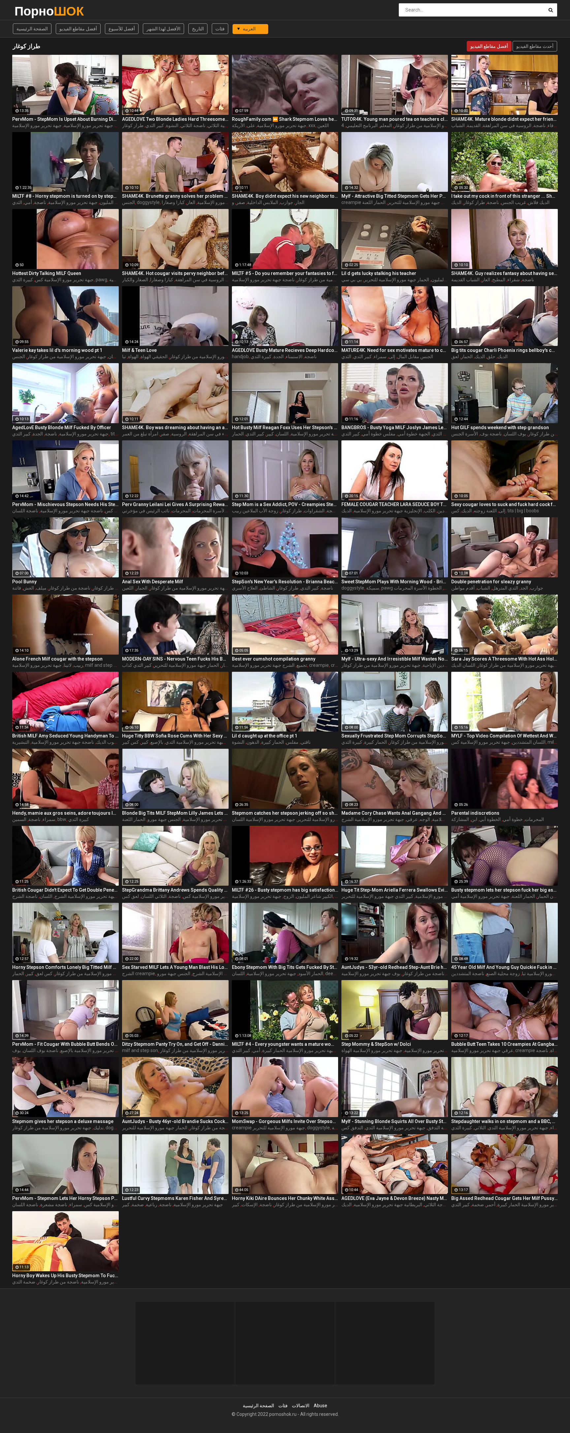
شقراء (513, 279)
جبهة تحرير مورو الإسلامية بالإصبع (92, 1050)
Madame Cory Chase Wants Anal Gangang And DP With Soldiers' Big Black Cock (394, 813)
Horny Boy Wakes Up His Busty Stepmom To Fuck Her (65, 1275)
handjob (240, 356)
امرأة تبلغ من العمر (140, 433)
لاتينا (68, 665)
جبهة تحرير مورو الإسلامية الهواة (371, 1050)
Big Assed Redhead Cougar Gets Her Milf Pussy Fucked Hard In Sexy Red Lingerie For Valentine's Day (504, 1198)
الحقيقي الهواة (154, 356)
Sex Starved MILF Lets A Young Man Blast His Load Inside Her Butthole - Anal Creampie (175, 967)
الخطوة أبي (490, 819)
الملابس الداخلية (262, 202)
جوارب (286, 202)
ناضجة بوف (491, 433)
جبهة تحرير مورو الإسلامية (281, 125)
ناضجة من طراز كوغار (69, 588)
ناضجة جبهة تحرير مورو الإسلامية (263, 279)
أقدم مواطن (463, 588)
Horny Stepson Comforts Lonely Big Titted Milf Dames (65, 967)
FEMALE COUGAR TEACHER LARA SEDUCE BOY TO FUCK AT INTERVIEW (394, 504)
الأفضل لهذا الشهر (163, 28)
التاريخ (198, 28)
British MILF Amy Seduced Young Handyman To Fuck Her (65, 735)
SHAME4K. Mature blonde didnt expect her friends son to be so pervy (504, 119)
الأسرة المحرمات (209, 510)
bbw (61, 819)
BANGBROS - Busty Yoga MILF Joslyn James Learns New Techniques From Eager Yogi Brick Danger (394, 427)
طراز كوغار (132, 125)
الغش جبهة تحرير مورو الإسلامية (446, 896)
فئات (220, 28)
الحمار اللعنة (374, 202)
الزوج (288, 896)
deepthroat (337, 973)
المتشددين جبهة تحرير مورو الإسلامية (99, 125)
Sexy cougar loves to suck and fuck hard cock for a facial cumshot (504, 504)
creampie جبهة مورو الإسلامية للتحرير (268, 1127)
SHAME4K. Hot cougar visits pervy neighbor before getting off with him (175, 273)
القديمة (474, 125)
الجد (524, 588)
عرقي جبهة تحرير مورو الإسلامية (482, 1050)
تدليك (98, 1127)
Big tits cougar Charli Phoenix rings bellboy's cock (504, 350)
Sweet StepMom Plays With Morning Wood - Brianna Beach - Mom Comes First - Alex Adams (394, 581)
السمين (19, 819)
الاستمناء (294, 356)
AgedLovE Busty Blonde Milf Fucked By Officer (61, 427)
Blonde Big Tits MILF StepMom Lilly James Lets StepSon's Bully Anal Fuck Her (175, 813)
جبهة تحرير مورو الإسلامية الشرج (372, 819)
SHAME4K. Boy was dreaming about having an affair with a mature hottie (175, 427)
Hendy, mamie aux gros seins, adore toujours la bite (65, 813)
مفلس (292, 742)
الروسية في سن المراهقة (507, 125)
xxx (311, 125)
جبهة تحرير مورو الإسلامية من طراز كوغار (433, 125)
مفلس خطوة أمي (379, 433)
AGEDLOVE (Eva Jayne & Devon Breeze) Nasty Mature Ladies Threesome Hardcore (394, 1198)
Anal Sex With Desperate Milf (152, 581)
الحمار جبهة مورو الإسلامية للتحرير (396, 279)
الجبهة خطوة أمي (413, 433)
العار (191, 202)
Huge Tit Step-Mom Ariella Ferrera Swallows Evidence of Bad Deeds (394, 890)
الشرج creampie (138, 973)
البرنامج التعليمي (362, 125)
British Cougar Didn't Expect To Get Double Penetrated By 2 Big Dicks (65, 890)
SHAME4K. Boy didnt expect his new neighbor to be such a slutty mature (285, 196)
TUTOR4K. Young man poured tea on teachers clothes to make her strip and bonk (394, 119)
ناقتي (306, 742)
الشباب (458, 125)
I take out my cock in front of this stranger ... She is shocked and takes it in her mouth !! (504, 196)
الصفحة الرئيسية (32, 28)
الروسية (179, 433)
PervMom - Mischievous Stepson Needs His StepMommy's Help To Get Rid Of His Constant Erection (65, 504)
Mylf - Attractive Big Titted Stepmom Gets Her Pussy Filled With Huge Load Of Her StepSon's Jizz (394, 196)
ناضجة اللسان (25, 510)
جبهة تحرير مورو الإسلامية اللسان (263, 819)
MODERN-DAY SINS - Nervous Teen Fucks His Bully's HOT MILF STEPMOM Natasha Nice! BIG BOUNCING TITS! (175, 659)
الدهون (252, 742)
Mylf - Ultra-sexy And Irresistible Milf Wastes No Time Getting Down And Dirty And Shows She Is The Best (394, 659)
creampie (319, 665)
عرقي (412, 819)
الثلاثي (480, 1127)
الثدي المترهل (505, 588)
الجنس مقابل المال (415, 356)
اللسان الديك (463, 665)
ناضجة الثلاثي (193, 125)
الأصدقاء (556, 125)
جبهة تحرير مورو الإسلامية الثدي (195, 742)
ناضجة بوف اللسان (40, 1050)
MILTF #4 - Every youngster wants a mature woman (285, 1044)
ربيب (78, 665)
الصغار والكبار (135, 279)
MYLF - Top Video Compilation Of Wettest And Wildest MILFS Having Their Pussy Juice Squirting (504, 735)
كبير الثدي (154, 125)
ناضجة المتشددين (467, 973)
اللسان (282, 433)
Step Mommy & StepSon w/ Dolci (376, 1044)
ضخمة (138, 1204)
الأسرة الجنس (464, 433)
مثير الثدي (441, 433)
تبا (124, 356)
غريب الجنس (513, 202)
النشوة (172, 125)
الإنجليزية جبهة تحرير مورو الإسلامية (388, 510)
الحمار (467, 356)
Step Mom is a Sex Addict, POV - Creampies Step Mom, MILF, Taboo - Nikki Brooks (285, 504)
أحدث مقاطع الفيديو (535, 46)
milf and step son (103, 665)
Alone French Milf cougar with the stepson (57, 659)
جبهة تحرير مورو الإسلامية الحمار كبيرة (298, 1050)
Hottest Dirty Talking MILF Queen (46, 273)
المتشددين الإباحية (440, 665)
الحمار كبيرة (272, 742)
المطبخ (498, 279)
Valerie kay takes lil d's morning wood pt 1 (57, 350)
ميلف (41, 588)
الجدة (278, 356)
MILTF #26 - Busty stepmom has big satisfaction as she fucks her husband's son (285, 890)
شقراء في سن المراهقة (212, 433)
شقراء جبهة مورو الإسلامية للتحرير (330, 819)
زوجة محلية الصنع (503, 973)
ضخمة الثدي (23, 1281)
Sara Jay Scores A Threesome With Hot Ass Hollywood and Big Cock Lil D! (504, 659)
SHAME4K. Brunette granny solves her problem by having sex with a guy (175, 196)
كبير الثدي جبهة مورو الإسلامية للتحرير (423, 202)
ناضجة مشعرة (53, 1204)
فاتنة (16, 588)
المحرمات (181, 510)
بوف (16, 1050)
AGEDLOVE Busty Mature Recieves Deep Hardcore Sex (285, 350)
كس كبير (130, 742)
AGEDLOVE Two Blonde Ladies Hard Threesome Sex (175, 119)
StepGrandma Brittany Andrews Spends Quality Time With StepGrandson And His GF (175, 890)
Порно (32, 11)
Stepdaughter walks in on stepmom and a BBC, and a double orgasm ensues (504, 1121)
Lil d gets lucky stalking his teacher (378, 273)
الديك (456, 202)
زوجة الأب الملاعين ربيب (255, 510)
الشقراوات (314, 510)
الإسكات (249, 1204)
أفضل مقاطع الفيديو (78, 28)
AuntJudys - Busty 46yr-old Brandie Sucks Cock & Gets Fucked (175, 1121)
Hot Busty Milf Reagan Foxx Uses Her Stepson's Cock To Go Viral (285, 427)
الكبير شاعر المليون (314, 896)
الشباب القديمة (465, 279)
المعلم (386, 125)
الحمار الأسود (310, 973)
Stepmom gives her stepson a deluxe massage (62, 1121)
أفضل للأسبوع (122, 28)
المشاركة (460, 819)
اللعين (323, 125)
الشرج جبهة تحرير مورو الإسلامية (263, 665)
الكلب (429, 510)
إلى (392, 356)
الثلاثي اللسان (154, 896)
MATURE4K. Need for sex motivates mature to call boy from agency (394, 350)
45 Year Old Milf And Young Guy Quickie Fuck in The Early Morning (504, 967)
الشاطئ (267, 588)
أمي (28, 202)
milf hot (556, 742)
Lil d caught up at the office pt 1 (264, 735)
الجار (299, 202)
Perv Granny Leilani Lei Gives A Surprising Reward (175, 504)
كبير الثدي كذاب (137, 665)
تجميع (302, 665)
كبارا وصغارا (173, 202)
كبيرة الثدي (22, 279)
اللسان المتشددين (529, 742)
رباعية (337, 1127)
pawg (101, 279)
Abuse (320, 1405)
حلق (491, 356)
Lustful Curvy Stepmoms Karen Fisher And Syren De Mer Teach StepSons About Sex (175, 1198)
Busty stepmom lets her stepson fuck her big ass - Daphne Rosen (504, 890)
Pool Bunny (24, 581)
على (251, 125)
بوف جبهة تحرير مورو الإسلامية (370, 973)
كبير (270, 433)
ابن (474, 819)
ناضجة (539, 125)
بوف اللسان (515, 433)
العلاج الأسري (245, 588)
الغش (28, 588)
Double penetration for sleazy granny (491, 581)
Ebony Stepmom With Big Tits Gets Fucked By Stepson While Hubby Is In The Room (285, 967)
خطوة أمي (513, 819)
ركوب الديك (107, 742)
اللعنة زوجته (485, 510)
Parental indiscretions (475, 813)
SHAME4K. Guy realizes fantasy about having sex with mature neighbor (504, 273)
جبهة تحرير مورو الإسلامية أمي (480, 896)
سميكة (372, 588)
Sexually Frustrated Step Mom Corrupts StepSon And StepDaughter (394, 735)
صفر (240, 202)
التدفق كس (352, 1127)
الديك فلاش (539, 202)
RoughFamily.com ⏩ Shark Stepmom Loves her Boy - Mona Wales (285, 119)
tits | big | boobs (523, 510)
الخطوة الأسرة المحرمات (418, 588)
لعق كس (130, 896)
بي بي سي (351, 279)
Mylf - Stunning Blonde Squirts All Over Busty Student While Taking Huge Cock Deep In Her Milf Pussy (394, 1121)
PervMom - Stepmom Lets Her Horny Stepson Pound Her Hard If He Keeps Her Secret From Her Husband (65, 1198)
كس (455, 510)
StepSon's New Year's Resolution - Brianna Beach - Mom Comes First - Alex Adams (285, 581)
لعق (455, 356)
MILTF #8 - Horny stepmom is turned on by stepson (65, 196)
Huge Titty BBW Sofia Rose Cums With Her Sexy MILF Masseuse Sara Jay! (175, 735)
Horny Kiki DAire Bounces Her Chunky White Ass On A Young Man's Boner (285, 1198)
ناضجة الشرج (25, 896)
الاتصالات (300, 1405)
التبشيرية (20, 742)
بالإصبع (156, 742)
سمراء (380, 356)
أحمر (490, 1204)
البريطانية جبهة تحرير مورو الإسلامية (388, 1204)
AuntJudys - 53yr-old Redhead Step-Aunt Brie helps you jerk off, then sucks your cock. (394, 967)
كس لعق (44, 973)
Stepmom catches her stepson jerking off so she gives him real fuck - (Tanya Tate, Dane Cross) (285, 813)
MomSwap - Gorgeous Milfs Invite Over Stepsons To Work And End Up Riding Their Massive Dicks (285, 1121)
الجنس (128, 202)
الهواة (133, 356)
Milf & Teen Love (139, 350)
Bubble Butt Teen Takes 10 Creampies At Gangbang (504, 1044)
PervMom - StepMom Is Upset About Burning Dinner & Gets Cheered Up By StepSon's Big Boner (65, 119)
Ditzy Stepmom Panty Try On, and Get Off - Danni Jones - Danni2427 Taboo (175, 1044)
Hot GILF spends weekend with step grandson (500, 427)
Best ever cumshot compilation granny (273, 659)
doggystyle (148, 202)
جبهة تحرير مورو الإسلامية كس (64, 279)
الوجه (425, 819)
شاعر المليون (112, 202)
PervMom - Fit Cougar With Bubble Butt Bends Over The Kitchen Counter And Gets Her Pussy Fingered (65, 1044)
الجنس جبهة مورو (164, 819)
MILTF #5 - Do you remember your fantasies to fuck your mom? (285, 273)
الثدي (17, 202)
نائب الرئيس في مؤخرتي (146, 510)
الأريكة (238, 125)
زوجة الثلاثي (435, 1204)
